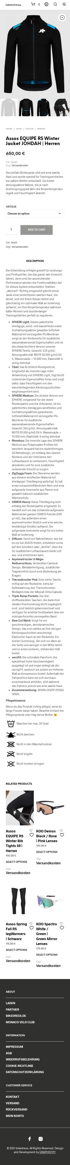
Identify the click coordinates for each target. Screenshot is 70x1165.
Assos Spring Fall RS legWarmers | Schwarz (16, 931)
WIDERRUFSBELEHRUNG (23, 1059)
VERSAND (12, 1103)
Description (35, 261)
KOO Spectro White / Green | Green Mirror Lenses (46, 934)
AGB (9, 1053)
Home (9, 129)
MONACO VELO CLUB (20, 1022)
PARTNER (12, 1009)
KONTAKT (12, 1096)
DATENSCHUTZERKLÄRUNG (25, 1072)
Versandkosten (20, 165)
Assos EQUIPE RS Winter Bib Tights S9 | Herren (14, 841)
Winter (41, 129)
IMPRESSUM (14, 1046)
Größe (11, 207)
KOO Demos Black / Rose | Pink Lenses (46, 836)
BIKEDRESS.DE (16, 1015)
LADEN (10, 1003)
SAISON (29, 129)
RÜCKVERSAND (16, 1109)
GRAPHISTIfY (47, 1152)
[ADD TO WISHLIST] (32, 833)
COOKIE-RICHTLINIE (19, 1065)
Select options (16, 862)
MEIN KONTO (15, 1115)
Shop (19, 129)
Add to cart (36, 230)
